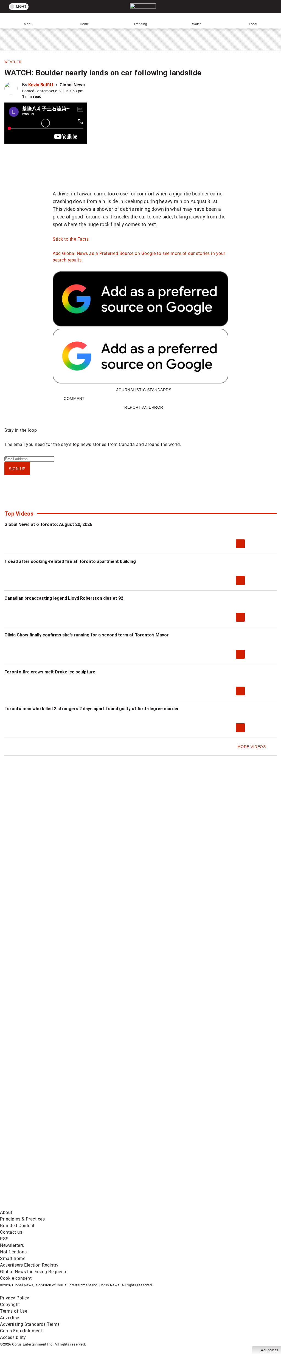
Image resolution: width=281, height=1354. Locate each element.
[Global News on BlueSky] (125, 1205)
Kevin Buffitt (41, 84)
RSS (4, 1238)
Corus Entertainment (21, 1330)
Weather (13, 62)
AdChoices (269, 1350)
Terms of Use (13, 1311)
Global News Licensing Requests (33, 1271)
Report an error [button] (143, 407)
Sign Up (17, 468)
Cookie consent (16, 1278)
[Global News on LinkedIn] (125, 1162)
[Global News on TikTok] (208, 1162)
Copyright (10, 1304)
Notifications (13, 1252)
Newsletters (12, 1245)
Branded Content (17, 1225)
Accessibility (13, 1337)
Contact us (11, 1232)
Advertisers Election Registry (29, 1265)
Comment (74, 398)
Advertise (9, 1317)
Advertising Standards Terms (30, 1324)
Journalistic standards (143, 390)
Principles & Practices (22, 1219)
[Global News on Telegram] (42, 1205)
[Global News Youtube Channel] (208, 1119)
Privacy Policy (14, 1298)
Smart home (12, 1258)
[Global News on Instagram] (42, 1162)
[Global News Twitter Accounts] (125, 1119)
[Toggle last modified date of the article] (87, 91)
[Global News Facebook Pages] (42, 1119)
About (6, 1212)
